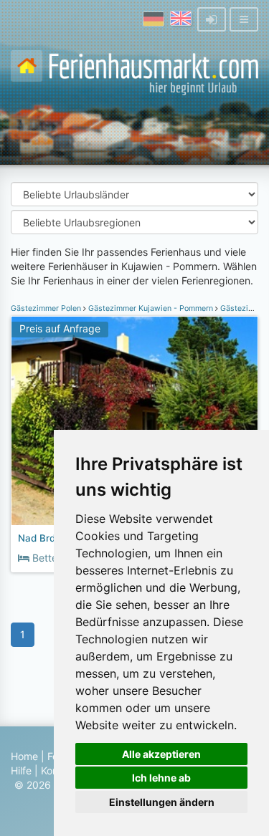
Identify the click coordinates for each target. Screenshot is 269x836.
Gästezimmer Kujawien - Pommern (150, 308)
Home (24, 756)
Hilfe (21, 770)
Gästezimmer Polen (47, 308)
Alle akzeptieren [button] (161, 754)
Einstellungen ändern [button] (161, 802)
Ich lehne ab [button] (161, 778)
